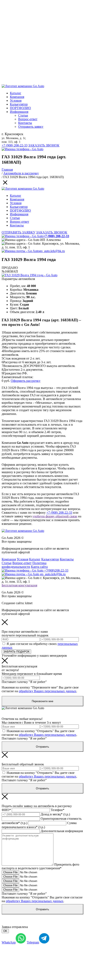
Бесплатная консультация (19, 585)
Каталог (15, 93)
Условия (15, 100)
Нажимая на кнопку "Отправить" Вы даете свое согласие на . (39, 732)
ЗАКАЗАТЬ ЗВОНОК (43, 145)
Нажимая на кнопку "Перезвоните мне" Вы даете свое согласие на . (40, 689)
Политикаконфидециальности (24, 564)
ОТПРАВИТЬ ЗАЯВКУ (18, 232)
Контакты (25, 123)
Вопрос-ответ (27, 119)
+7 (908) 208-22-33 (14, 145)
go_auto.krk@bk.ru (52, 251)
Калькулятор (19, 104)
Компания (17, 97)
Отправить (42, 746)
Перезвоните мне (42, 701)
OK (5, 931)
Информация (19, 111)
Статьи (23, 115)
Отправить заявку (30, 126)
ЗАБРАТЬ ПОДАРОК (16, 651)
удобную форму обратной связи (54, 516)
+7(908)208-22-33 (55, 570)
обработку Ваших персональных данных (47, 691)
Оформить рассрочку (25, 380)
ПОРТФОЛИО (20, 108)
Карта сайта (39, 566)
